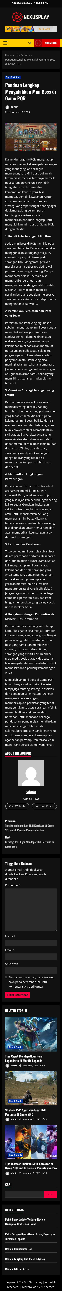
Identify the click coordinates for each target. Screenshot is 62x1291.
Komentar (12, 885)
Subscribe (51, 43)
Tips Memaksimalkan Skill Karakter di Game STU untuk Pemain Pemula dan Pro (31, 1166)
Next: (29, 842)
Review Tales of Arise (17, 1269)
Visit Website (17, 806)
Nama (10, 936)
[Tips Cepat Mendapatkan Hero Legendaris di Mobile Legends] (31, 1034)
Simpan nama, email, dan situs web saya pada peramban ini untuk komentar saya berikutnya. (31, 981)
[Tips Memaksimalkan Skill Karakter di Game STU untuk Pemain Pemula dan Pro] (31, 1142)
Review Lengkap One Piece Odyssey (25, 1259)
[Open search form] (29, 43)
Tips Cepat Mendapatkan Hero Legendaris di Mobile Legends (24, 1058)
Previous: (29, 825)
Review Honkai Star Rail (18, 1249)
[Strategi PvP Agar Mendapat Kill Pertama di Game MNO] (31, 1088)
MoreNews (29, 1287)
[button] (5, 43)
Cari (8, 1184)
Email (9, 950)
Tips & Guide (12, 77)
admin (14, 106)
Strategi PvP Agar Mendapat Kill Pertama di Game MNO (25, 1112)
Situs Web (11, 964)
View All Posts (44, 806)
